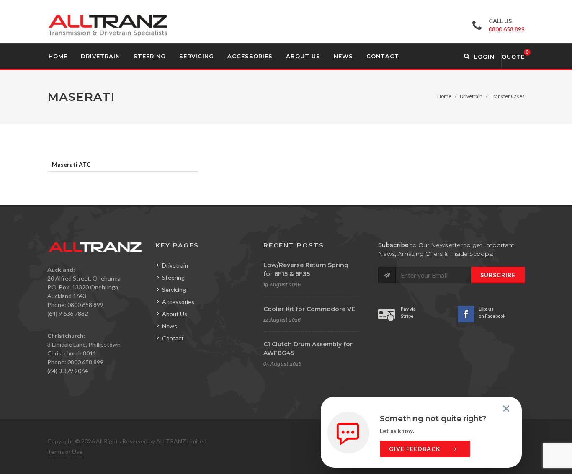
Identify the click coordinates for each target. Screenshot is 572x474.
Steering (173, 277)
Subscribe (497, 274)
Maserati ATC (71, 164)
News (169, 326)
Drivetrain (471, 96)
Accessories (178, 301)
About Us (174, 313)
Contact (173, 338)
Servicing (174, 289)
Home (444, 96)
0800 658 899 (507, 29)
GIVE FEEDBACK (415, 448)
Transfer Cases (508, 96)
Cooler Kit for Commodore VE (309, 309)
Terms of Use (64, 451)
